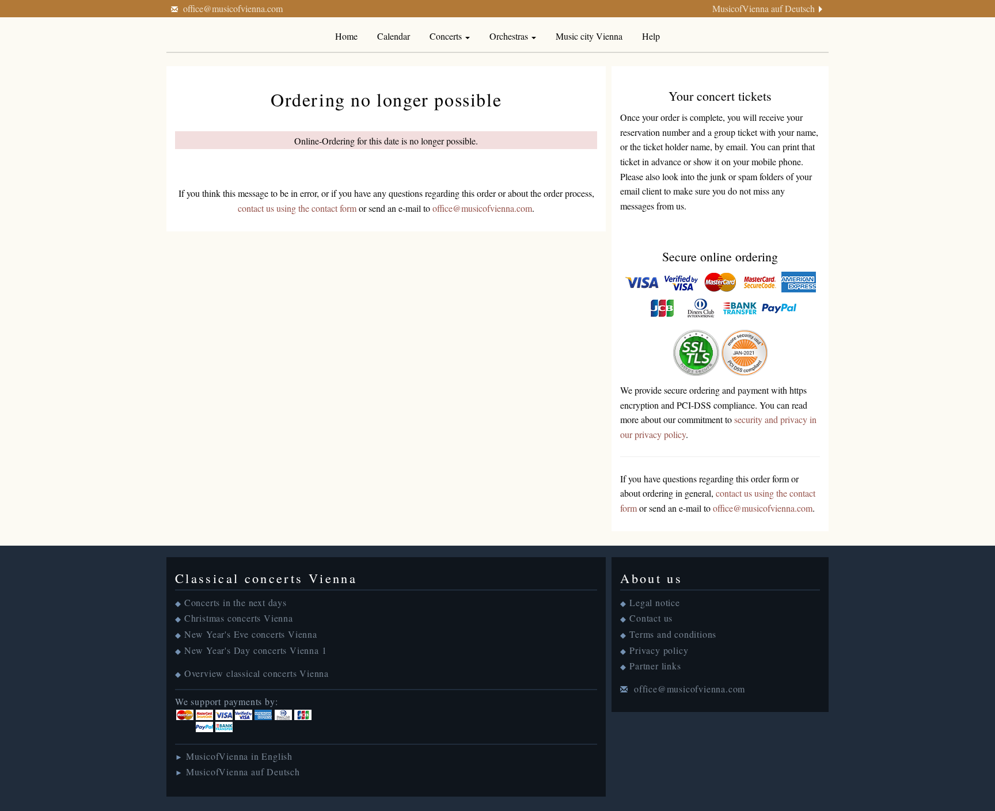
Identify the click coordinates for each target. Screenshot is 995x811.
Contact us (651, 618)
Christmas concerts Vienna (238, 618)
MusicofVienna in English (239, 756)
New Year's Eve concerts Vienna (250, 634)
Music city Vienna (589, 36)
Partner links (655, 666)
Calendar (393, 36)
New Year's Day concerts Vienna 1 (255, 650)
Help (651, 36)
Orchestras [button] (509, 36)
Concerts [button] (447, 36)
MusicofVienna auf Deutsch (763, 8)
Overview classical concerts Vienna (256, 673)
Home (346, 36)
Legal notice (654, 602)
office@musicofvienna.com (233, 8)
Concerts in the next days (235, 602)
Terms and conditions (672, 634)
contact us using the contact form (297, 208)
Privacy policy (658, 650)
